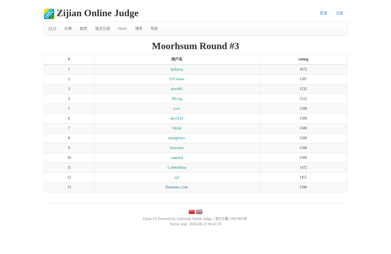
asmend (177, 158)
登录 (323, 13)
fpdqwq (176, 69)
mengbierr (176, 138)
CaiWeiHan (177, 168)
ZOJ (52, 28)
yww (176, 109)
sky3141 (176, 118)
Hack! (122, 29)
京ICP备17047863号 (231, 219)
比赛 (68, 29)
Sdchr (177, 128)
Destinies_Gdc (176, 187)
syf (176, 177)
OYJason (176, 79)
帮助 (154, 29)
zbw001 (177, 89)
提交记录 (102, 29)
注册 (339, 13)
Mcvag (177, 99)
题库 (83, 29)
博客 (139, 29)
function (177, 148)
